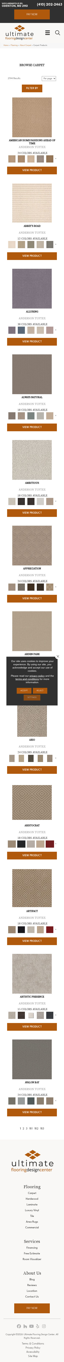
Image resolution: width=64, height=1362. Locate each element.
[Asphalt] (32, 1059)
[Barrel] (32, 374)
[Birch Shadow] (40, 159)
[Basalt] (31, 330)
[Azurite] (21, 330)
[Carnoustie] (50, 587)
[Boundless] (31, 244)
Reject (40, 691)
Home (6, 45)
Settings (32, 698)
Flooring (14, 45)
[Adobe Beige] (32, 717)
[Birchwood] (32, 802)
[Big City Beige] (31, 159)
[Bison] (31, 587)
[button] (32, 14)
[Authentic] (32, 631)
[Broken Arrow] (50, 758)
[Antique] (21, 758)
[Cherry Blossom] (50, 844)
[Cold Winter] (40, 1015)
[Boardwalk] (50, 159)
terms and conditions (27, 679)
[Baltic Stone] (32, 974)
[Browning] (40, 587)
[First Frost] (40, 501)
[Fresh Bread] (50, 501)
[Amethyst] (32, 289)
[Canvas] (32, 460)
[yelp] (37, 1326)
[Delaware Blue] (50, 244)
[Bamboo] (21, 244)
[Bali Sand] (21, 159)
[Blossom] (50, 330)
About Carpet (25, 45)
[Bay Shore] (40, 758)
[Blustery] (40, 416)
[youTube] (31, 1326)
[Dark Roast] (31, 501)
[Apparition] (31, 758)
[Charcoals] (21, 501)
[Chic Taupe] (40, 244)
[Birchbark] (40, 330)
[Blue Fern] (31, 416)
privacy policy (37, 675)
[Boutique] (50, 416)
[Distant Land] (50, 1101)
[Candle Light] (31, 1015)
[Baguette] (32, 117)
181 (31, 1128)
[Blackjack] (21, 844)
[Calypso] (21, 1101)
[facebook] (19, 1326)
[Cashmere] (40, 844)
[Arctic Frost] (21, 587)
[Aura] (32, 203)
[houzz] (25, 1326)
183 (42, 1128)
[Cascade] (31, 844)
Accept (24, 691)
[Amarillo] (32, 545)
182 (36, 1128)
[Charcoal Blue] (31, 1101)
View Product (32, 170)
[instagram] (44, 1326)
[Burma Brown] (21, 1015)
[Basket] (21, 416)
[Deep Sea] (50, 1015)
